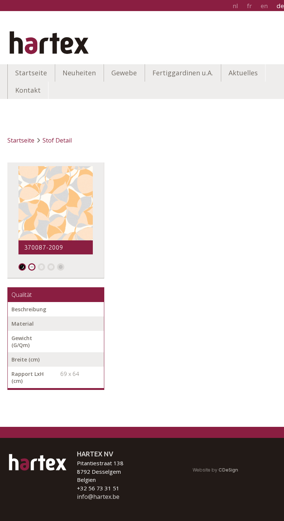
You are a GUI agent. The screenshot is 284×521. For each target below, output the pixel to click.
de (280, 5)
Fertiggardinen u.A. (182, 72)
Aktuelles (243, 72)
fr (249, 5)
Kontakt (28, 90)
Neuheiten (79, 72)
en (264, 5)
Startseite (31, 72)
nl (235, 5)
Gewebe (124, 72)
